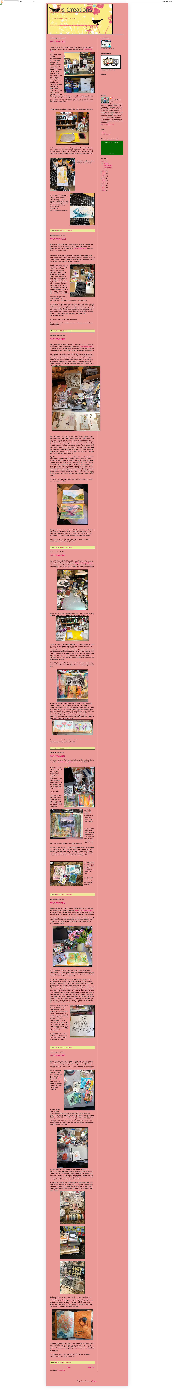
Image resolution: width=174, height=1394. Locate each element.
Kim (113, 98)
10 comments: (68, 894)
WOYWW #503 (57, 41)
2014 (104, 180)
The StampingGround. (80, 248)
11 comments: (69, 230)
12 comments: (69, 547)
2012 (104, 185)
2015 (104, 178)
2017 (104, 173)
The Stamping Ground (86, 346)
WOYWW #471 (57, 903)
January (106, 163)
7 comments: (68, 1362)
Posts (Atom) (61, 1370)
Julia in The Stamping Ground (65, 762)
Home (68, 1367)
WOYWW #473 (57, 555)
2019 (104, 161)
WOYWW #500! (58, 239)
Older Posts (91, 1367)
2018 (104, 171)
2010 (104, 190)
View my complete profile (107, 125)
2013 (104, 183)
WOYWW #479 (57, 339)
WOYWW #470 (57, 1055)
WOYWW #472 (57, 756)
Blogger (94, 1381)
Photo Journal (106, 134)
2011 (104, 188)
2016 (104, 176)
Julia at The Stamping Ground (83, 563)
